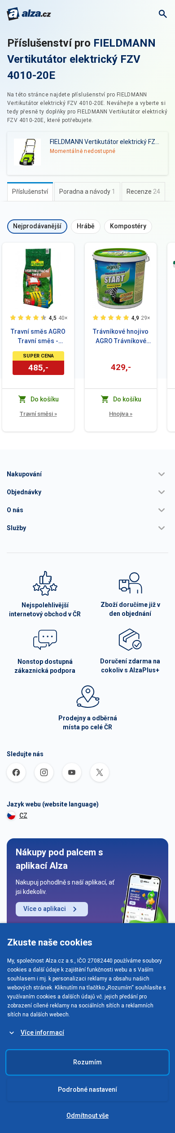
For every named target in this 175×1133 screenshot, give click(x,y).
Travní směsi (38, 413)
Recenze (143, 191)
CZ (23, 815)
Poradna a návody (87, 191)
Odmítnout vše (87, 1115)
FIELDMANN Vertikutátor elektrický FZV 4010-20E (81, 59)
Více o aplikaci (44, 908)
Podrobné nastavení (87, 1089)
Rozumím (87, 1062)
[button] (87, 474)
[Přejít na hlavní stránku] (29, 14)
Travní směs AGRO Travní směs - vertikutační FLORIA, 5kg (38, 337)
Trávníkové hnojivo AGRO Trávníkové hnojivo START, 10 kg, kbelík (120, 337)
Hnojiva (120, 413)
